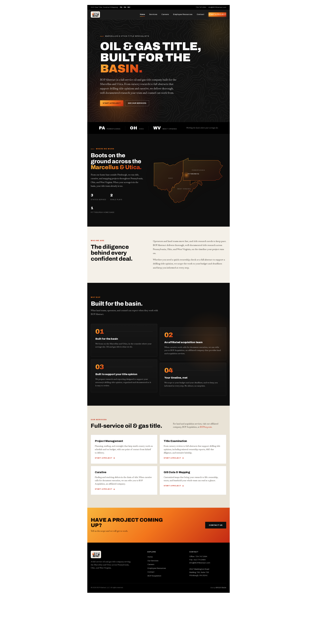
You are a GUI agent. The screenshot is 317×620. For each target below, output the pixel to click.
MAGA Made (221, 588)
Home (142, 14)
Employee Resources (182, 14)
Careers (165, 14)
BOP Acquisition (154, 576)
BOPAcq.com (206, 427)
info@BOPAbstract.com (217, 7)
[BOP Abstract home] (95, 14)
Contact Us (216, 525)
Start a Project (217, 14)
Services (153, 14)
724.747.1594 (201, 7)
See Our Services (137, 103)
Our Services (152, 561)
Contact (200, 14)
